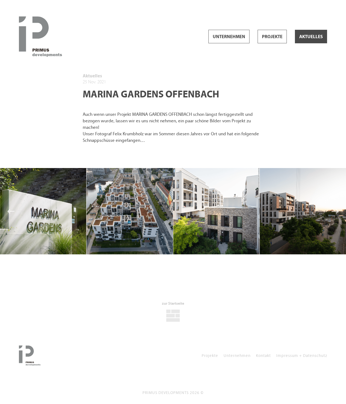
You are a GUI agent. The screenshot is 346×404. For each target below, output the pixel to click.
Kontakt (263, 355)
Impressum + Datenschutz (301, 355)
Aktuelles (311, 37)
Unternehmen (229, 37)
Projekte (272, 37)
